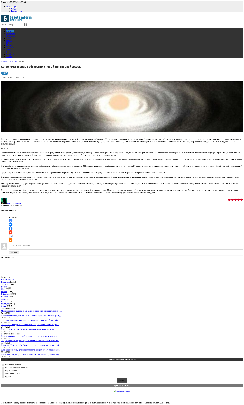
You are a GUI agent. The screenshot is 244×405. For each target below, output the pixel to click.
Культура (5, 304)
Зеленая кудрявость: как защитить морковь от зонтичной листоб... (29, 320)
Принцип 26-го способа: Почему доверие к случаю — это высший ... (31, 345)
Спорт (4, 306)
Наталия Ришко (14, 203)
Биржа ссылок (11, 370)
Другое (8, 376)
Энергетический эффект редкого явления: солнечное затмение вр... (30, 341)
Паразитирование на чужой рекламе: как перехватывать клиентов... (30, 336)
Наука (5, 73)
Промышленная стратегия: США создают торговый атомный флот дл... (32, 315)
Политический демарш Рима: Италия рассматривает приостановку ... (31, 354)
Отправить (14, 253)
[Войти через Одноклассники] (10, 240)
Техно (3, 299)
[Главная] (17, 22)
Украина (5, 284)
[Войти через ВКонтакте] (10, 224)
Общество (5, 294)
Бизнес (4, 292)
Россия (4, 287)
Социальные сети (12, 373)
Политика (5, 282)
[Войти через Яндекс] (10, 232)
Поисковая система (13, 365)
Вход (13, 9)
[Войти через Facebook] (10, 228)
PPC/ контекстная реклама (16, 368)
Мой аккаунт (11, 6)
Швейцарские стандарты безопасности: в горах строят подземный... (30, 350)
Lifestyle (4, 296)
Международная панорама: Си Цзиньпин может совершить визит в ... (31, 311)
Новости (13, 61)
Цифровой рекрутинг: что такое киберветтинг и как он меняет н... (30, 329)
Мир (3, 289)
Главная (4, 61)
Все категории (7, 279)
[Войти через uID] (10, 221)
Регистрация (16, 11)
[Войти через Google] (11, 236)
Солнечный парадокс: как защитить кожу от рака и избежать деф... (30, 325)
